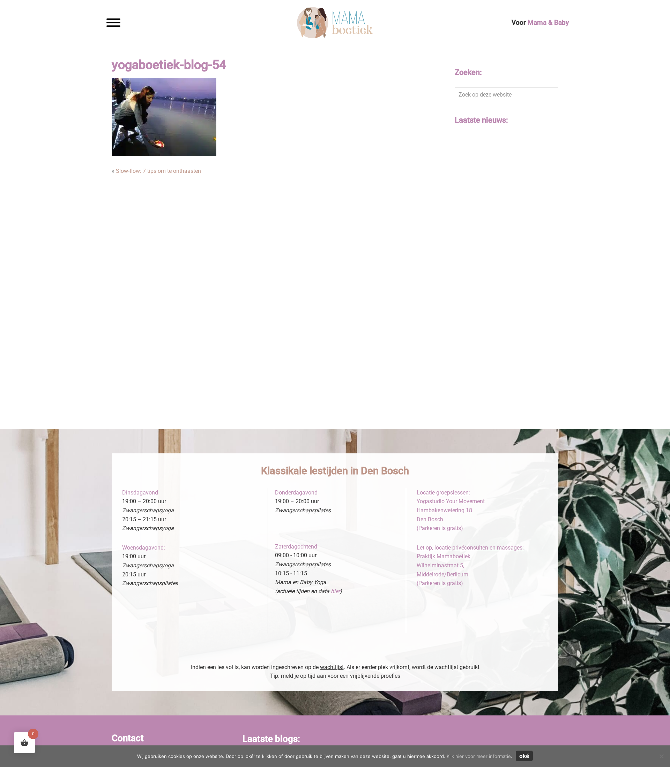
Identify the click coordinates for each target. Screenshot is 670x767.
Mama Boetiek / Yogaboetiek (287, 15)
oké (524, 755)
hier (335, 591)
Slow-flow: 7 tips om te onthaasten (158, 171)
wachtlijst (332, 667)
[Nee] (661, 756)
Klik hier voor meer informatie (479, 756)
